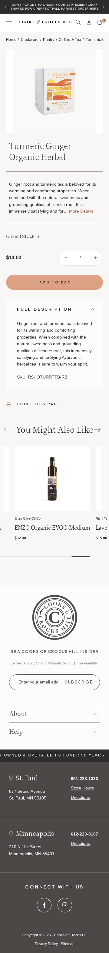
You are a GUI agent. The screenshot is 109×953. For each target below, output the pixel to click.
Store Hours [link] (82, 788)
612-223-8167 (84, 834)
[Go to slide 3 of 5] (44, 556)
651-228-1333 (84, 778)
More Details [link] (81, 211)
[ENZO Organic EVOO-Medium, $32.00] (52, 478)
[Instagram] (65, 905)
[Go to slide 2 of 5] (25, 556)
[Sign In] (89, 22)
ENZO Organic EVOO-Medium (52, 527)
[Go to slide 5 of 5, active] (80, 556)
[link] (54, 616)
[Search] (78, 22)
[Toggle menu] (9, 22)
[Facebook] (44, 905)
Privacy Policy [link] (46, 944)
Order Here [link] (88, 8)
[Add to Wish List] (3, 451)
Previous (7, 7)
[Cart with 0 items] (99, 22)
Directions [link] (80, 797)
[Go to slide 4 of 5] (62, 556)
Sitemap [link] (67, 944)
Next (101, 7)
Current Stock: (22, 236)
